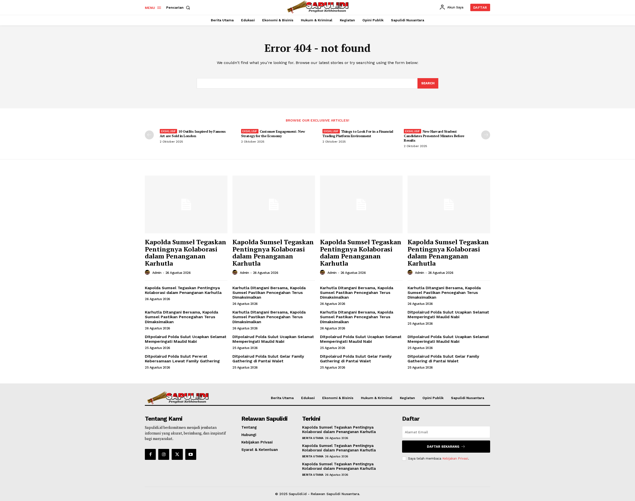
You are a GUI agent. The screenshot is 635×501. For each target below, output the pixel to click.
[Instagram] (163, 454)
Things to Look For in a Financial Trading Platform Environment (357, 133)
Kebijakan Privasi (455, 458)
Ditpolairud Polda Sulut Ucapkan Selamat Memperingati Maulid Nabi (448, 314)
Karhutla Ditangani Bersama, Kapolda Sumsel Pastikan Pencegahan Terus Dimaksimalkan (269, 292)
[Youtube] (190, 454)
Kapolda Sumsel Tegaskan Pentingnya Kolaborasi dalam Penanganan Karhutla (185, 252)
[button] (179, 7)
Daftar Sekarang (443, 446)
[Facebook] (150, 454)
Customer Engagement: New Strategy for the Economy (273, 133)
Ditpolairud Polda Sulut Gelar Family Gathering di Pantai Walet (268, 358)
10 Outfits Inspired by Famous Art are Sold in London (192, 133)
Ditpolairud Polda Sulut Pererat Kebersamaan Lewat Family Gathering (182, 358)
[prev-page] (149, 134)
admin (156, 273)
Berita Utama (312, 438)
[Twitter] (177, 454)
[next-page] (485, 134)
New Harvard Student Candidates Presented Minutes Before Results (434, 136)
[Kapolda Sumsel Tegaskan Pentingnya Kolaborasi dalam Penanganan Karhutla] (186, 204)
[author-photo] (148, 272)
